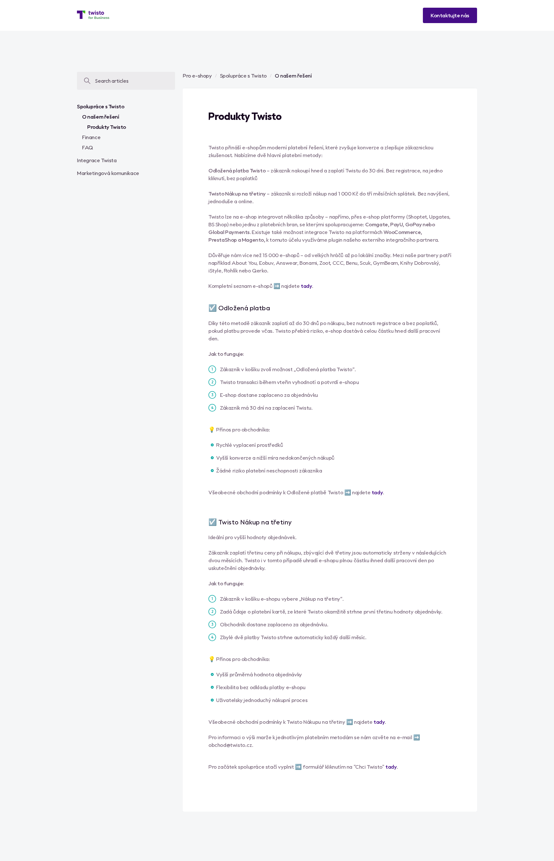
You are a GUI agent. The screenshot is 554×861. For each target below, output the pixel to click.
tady (306, 285)
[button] (450, 15)
